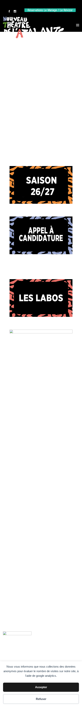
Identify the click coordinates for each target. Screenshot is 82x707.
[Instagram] (15, 12)
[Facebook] (9, 12)
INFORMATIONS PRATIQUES (41, 107)
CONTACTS (41, 86)
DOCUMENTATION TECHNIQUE (41, 128)
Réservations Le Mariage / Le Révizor (50, 10)
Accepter (41, 687)
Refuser (41, 699)
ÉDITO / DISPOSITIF (41, 65)
